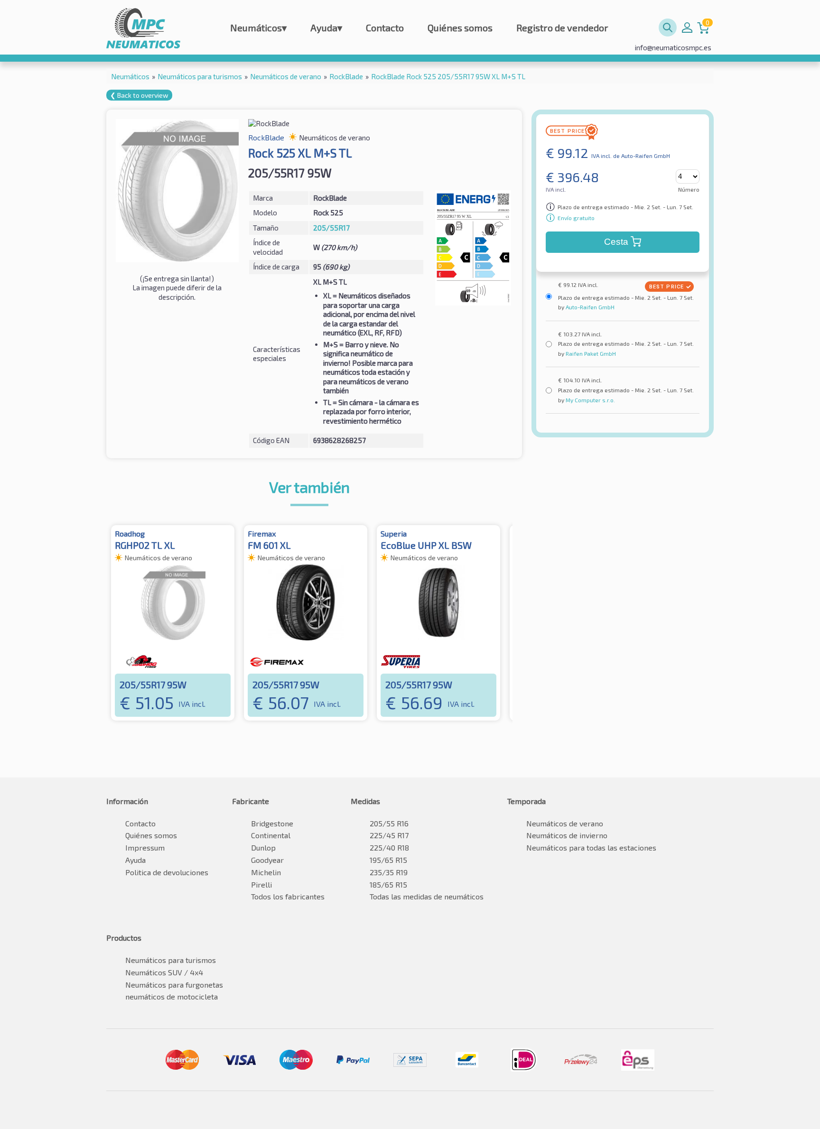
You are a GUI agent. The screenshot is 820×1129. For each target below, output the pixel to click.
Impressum (145, 847)
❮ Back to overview (139, 95)
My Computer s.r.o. (589, 400)
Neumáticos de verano (564, 823)
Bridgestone (272, 823)
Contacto (385, 27)
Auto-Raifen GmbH (589, 307)
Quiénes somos (460, 27)
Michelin (266, 872)
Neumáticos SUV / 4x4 (164, 972)
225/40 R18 (389, 847)
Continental (270, 835)
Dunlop (263, 847)
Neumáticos (258, 27)
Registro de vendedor (562, 27)
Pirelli (261, 884)
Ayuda (326, 27)
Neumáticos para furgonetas (174, 984)
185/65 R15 (388, 884)
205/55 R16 (389, 823)
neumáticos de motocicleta (171, 996)
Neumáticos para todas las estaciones (591, 847)
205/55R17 (331, 227)
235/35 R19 (389, 872)
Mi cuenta (687, 27)
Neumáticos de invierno (566, 835)
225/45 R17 (389, 835)
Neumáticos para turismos (170, 959)
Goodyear (267, 859)
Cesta (616, 242)
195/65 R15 (388, 859)
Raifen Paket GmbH (590, 353)
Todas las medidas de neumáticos (427, 896)
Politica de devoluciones (166, 872)
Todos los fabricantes (288, 896)
